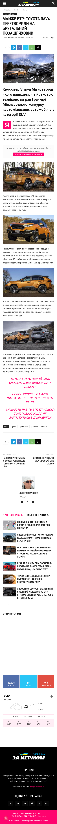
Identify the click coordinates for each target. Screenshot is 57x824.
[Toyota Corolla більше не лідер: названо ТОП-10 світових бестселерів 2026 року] (9, 579)
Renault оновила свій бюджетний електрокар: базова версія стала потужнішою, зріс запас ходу (34, 566)
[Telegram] (13, 47)
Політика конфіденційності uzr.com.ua (27, 813)
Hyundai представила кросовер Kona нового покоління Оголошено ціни (14, 462)
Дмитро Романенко (16, 38)
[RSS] (25, 803)
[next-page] (8, 604)
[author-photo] (28, 489)
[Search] (53, 3)
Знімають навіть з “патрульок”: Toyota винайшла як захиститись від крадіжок (30, 413)
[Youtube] (34, 502)
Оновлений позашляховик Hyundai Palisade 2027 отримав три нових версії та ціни (35, 538)
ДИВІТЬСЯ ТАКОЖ (13, 515)
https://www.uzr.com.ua (28, 497)
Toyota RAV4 (23, 427)
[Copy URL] (38, 47)
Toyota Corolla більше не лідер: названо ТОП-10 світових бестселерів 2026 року (33, 579)
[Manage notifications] (6, 818)
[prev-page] (4, 604)
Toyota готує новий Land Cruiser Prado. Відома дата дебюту (30, 382)
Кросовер (34, 427)
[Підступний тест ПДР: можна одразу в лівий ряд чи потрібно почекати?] (9, 525)
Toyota (13, 427)
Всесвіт (25, 10)
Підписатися (46, 676)
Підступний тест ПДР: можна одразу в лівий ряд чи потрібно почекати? (33, 525)
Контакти (42, 816)
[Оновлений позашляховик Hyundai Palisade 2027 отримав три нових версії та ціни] (9, 537)
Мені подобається (11, 676)
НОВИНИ (16, 10)
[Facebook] (19, 47)
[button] (4, 3)
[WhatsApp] (32, 47)
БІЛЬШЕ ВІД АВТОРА (37, 515)
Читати (28, 676)
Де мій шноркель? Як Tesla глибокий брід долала (43, 461)
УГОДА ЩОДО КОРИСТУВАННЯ (24, 816)
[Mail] (17, 803)
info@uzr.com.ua (37, 786)
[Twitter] (25, 47)
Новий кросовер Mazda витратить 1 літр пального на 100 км (30, 398)
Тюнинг (44, 427)
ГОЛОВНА (6, 10)
